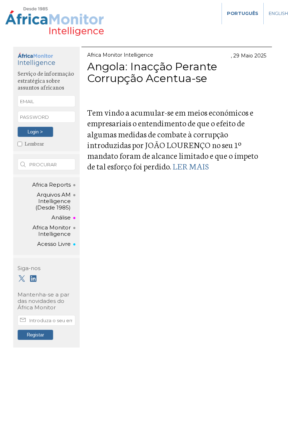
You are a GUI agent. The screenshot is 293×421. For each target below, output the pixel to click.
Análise (61, 217)
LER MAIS (190, 166)
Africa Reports (51, 185)
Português (242, 13)
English (278, 13)
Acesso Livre (54, 244)
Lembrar (34, 143)
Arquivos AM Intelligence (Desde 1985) (53, 201)
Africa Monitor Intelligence (52, 230)
